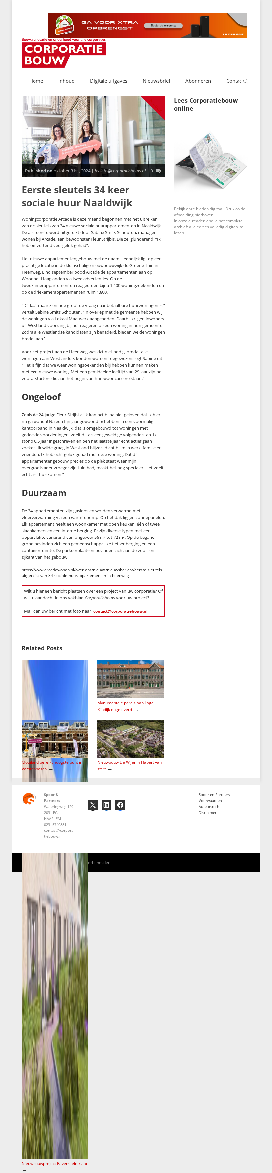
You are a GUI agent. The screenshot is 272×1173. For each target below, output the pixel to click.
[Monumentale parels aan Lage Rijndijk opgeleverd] (130, 697)
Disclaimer (207, 812)
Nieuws (156, 106)
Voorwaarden (210, 800)
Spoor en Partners (214, 794)
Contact (234, 80)
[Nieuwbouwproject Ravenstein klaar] (55, 1157)
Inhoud (66, 80)
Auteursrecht (210, 806)
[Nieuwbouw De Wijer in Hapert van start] (130, 756)
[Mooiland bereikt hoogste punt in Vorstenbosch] (55, 756)
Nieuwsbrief (156, 80)
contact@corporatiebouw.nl (120, 611)
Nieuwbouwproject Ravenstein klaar (55, 1163)
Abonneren (198, 80)
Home (36, 80)
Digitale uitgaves (108, 80)
